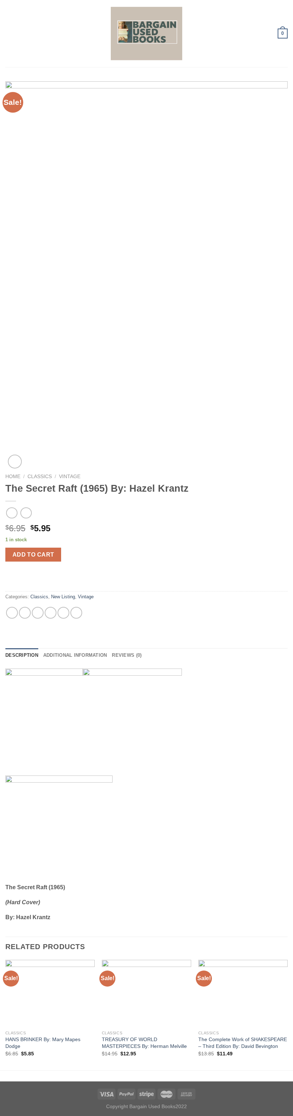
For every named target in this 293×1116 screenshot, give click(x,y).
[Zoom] (15, 462)
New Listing (63, 596)
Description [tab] (21, 655)
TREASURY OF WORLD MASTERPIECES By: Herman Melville (144, 1042)
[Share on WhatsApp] (12, 613)
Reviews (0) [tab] (126, 655)
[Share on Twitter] (38, 613)
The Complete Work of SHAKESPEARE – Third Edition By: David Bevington (242, 1042)
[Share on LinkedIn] (76, 613)
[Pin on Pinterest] (63, 613)
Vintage (69, 476)
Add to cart (33, 555)
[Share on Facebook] (25, 613)
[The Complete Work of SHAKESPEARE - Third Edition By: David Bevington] (243, 993)
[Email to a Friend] (50, 613)
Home (12, 476)
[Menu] (9, 33)
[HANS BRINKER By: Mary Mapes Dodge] (50, 993)
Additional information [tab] (75, 655)
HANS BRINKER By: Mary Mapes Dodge (42, 1042)
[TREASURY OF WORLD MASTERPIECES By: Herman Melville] (146, 993)
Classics (40, 476)
